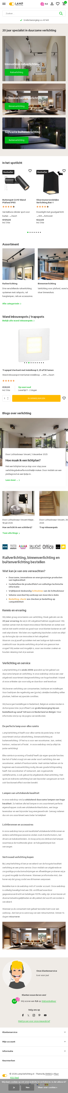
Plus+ (56, 1074)
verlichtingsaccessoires (20, 835)
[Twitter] (28, 1015)
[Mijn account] (51, 4)
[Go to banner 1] (34, 58)
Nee (27, 1087)
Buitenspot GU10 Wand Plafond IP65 (14, 201)
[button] (28, 232)
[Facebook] (23, 1015)
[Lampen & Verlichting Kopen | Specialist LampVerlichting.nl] (17, 4)
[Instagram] (34, 1015)
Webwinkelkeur (49, 1001)
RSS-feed (14, 1077)
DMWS (48, 1074)
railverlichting (26, 736)
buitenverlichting (10, 740)
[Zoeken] (61, 13)
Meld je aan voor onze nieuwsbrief (34, 1021)
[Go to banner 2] (34, 99)
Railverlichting (16, 72)
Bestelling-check (17, 599)
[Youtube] (45, 1015)
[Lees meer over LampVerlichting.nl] (34, 546)
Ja (14, 1087)
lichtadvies (37, 591)
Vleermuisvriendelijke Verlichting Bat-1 (47, 201)
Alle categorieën (10, 303)
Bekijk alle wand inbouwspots (17, 320)
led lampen (58, 839)
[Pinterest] (39, 1015)
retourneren (14, 916)
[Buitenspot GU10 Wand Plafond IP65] (17, 183)
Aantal (7, 398)
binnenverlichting (42, 736)
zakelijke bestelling (50, 692)
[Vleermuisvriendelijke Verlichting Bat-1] (51, 183)
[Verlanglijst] (57, 4)
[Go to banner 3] (34, 133)
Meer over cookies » (47, 1087)
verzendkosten (39, 716)
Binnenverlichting (17, 106)
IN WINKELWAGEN (36, 398)
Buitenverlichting (16, 140)
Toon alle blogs (10, 533)
